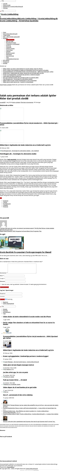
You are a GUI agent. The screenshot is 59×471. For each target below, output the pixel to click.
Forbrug (8, 45)
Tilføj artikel (6, 35)
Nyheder (5, 38)
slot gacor (51, 425)
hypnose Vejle (51, 424)
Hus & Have (9, 50)
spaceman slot (46, 425)
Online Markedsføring (37, 424)
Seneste (5, 309)
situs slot (2, 425)
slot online (31, 424)
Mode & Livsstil (10, 53)
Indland (8, 51)
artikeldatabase (45, 424)
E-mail (2, 278)
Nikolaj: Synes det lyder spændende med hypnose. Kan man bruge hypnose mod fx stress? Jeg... (29, 421)
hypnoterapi (56, 424)
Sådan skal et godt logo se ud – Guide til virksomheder (18, 82)
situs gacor (6, 425)
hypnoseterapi (3, 424)
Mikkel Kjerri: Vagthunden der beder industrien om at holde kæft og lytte (23, 73)
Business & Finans (11, 42)
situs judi (31, 425)
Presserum (6, 62)
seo (10, 424)
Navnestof (9, 54)
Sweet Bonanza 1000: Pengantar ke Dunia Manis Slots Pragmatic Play (20, 231)
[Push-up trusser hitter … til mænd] (8, 377)
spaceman (39, 425)
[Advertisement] (29, 26)
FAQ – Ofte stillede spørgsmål (11, 37)
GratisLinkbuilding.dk (32, 468)
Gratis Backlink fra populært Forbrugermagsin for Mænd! (25, 252)
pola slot (23, 425)
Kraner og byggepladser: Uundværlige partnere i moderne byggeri (21, 74)
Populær (5, 310)
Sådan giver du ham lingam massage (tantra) (18, 365)
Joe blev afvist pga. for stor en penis (15, 372)
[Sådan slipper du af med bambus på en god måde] (11, 384)
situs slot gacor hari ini (12, 427)
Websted (2, 281)
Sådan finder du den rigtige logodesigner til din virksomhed (20, 80)
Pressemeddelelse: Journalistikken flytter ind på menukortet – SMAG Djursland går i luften (28, 71)
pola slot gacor (11, 425)
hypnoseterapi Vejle (4, 427)
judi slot (35, 425)
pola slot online (18, 425)
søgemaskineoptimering (23, 424)
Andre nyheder (10, 39)
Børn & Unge (9, 41)
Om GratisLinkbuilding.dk (10, 34)
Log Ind (5, 3)
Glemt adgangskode (8, 303)
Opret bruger (7, 5)
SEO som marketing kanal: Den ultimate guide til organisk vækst (20, 77)
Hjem (4, 32)
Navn (2, 275)
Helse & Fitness (10, 48)
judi (42, 425)
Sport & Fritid (10, 56)
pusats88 (2, 102)
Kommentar (3, 273)
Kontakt (5, 63)
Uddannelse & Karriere (12, 59)
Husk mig (9, 299)
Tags (4, 313)
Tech (7, 57)
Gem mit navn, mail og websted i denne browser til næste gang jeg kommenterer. (24, 284)
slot (54, 425)
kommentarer (7, 312)
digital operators (36, 470)
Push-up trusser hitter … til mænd (15, 380)
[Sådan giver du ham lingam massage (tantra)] (21, 362)
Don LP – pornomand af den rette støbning (17, 395)
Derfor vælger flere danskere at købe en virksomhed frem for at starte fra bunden (25, 70)
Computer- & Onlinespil (12, 44)
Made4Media (10, 467)
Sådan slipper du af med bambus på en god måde (20, 387)
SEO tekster (6, 60)
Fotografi (8, 47)
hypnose (7, 424)
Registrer (5, 302)
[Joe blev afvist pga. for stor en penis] (8, 369)
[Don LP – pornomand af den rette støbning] (5, 392)
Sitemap (5, 8)
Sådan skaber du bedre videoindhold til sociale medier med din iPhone (22, 69)
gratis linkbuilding (15, 424)
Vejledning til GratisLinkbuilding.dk (13, 6)
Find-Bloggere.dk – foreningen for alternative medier (18, 79)
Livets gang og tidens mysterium (12, 76)
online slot (27, 425)
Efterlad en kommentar (27, 102)
